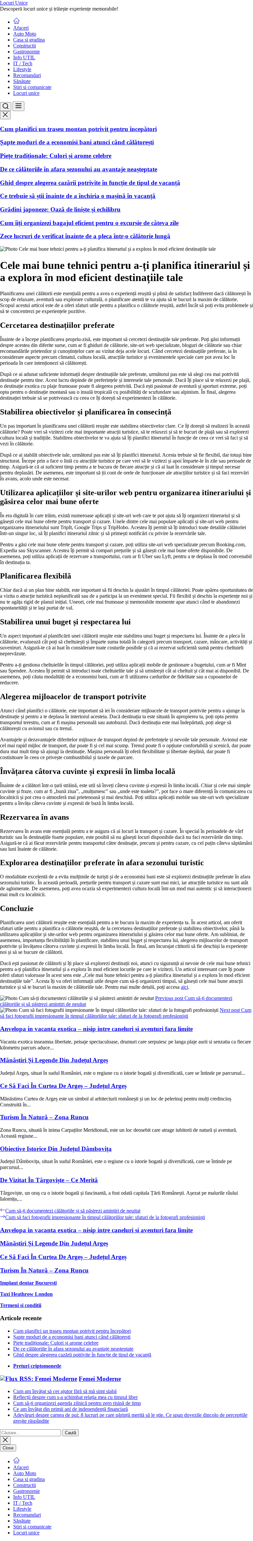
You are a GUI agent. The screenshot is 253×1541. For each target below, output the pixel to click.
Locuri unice (26, 93)
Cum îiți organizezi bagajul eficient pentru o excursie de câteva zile (89, 222)
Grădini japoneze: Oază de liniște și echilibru (60, 209)
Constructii (24, 45)
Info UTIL (24, 57)
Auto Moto (24, 34)
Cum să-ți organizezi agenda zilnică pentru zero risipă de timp (77, 1403)
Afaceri (21, 28)
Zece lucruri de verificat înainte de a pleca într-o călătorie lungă (85, 236)
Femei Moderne (100, 1378)
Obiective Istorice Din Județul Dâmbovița (56, 1148)
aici (184, 987)
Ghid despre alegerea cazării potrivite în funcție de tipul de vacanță (90, 182)
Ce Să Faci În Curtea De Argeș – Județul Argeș (63, 1085)
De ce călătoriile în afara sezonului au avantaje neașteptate (78, 169)
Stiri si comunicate (32, 87)
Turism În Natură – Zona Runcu (44, 1117)
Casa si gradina (29, 40)
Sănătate (22, 81)
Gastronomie (26, 51)
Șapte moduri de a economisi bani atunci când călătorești (77, 142)
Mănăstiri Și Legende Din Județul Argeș (54, 1060)
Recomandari (27, 75)
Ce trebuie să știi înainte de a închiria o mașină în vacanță (77, 195)
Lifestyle (22, 69)
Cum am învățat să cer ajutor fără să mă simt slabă (65, 1391)
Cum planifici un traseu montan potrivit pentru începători (78, 129)
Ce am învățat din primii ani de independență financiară (70, 1409)
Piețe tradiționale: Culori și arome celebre (55, 155)
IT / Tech (22, 63)
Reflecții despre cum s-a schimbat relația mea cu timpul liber (75, 1397)
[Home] (16, 22)
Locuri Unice (14, 3)
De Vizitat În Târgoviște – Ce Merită (49, 1180)
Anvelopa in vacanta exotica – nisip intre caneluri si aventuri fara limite (96, 1028)
